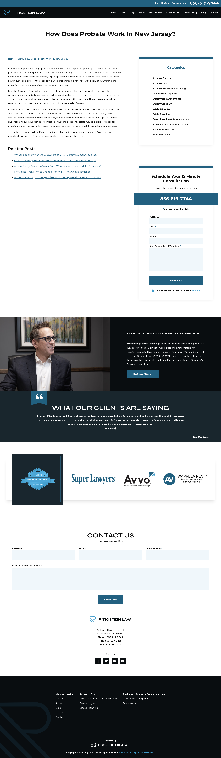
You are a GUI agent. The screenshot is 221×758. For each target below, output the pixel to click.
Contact (214, 12)
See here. (196, 290)
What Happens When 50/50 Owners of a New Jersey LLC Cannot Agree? (55, 155)
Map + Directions (110, 644)
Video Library (191, 12)
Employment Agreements (166, 99)
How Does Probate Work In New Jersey (46, 59)
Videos (60, 712)
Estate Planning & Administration (170, 119)
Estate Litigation (161, 109)
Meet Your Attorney (142, 374)
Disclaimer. (149, 752)
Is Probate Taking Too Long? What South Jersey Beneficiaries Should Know (57, 177)
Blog (203, 12)
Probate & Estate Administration (170, 124)
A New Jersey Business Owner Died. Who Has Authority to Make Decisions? (57, 166)
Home (113, 12)
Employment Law (162, 104)
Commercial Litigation (164, 93)
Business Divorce (162, 78)
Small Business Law (163, 129)
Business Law (159, 83)
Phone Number (154, 548)
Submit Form (176, 280)
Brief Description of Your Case (165, 246)
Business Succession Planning (169, 88)
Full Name (154, 217)
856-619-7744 (204, 3)
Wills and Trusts (161, 134)
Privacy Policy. (136, 752)
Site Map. (123, 752)
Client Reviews (173, 12)
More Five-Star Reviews (199, 437)
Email (152, 227)
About (123, 12)
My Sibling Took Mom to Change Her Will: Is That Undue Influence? (53, 171)
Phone (153, 236)
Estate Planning (161, 114)
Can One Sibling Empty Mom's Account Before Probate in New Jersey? (55, 160)
